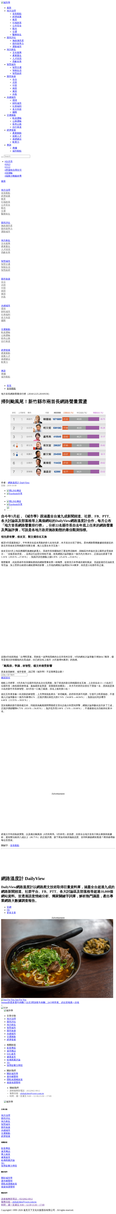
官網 (9, 907)
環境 (14, 100)
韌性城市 (17, 103)
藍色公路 (17, 124)
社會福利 (17, 106)
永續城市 (11, 97)
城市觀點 (17, 151)
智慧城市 (11, 64)
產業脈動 (17, 133)
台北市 (9, 161)
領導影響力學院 (15, 1065)
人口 (7, 167)
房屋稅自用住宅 (13, 170)
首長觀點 (17, 14)
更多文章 (11, 912)
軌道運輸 (17, 118)
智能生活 (17, 70)
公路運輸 (17, 121)
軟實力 (15, 142)
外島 (14, 94)
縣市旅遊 (11, 76)
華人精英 (5, 1154)
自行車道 (17, 127)
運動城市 (17, 46)
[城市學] (5, 2)
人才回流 (17, 58)
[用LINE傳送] (14, 490)
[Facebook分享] (14, 493)
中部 (14, 85)
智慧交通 (17, 67)
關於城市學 (12, 1073)
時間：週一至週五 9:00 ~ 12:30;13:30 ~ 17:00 (22, 1205)
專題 (9, 145)
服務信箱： (6, 1202)
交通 (14, 31)
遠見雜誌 (11, 1051)
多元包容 (17, 109)
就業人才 (17, 136)
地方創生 (11, 49)
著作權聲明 (12, 1076)
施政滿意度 (18, 40)
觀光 (14, 28)
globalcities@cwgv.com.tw (32, 1093)
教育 (14, 19)
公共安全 (17, 25)
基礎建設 (17, 139)
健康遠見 (11, 1057)
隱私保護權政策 (15, 1079)
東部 (14, 91)
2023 (7, 164)
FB (8, 910)
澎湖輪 (9, 173)
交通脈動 (11, 115)
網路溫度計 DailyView (19, 482)
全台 (14, 79)
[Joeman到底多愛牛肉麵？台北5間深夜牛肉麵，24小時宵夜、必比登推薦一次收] (58, 959)
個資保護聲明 (13, 1082)
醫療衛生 (17, 34)
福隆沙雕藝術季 (13, 176)
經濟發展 (11, 130)
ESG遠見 (11, 1054)
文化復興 (17, 52)
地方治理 (11, 11)
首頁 (9, 385)
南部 (14, 88)
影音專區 (11, 1048)
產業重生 (17, 55)
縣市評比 (11, 37)
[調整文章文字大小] (9, 510)
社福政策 (17, 22)
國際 (14, 112)
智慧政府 (17, 73)
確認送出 (5, 677)
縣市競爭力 (18, 43)
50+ (8, 1062)
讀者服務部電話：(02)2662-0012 (17, 1199)
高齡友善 (17, 61)
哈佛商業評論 (13, 1060)
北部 (14, 82)
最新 (9, 8)
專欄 (14, 148)
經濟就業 (17, 16)
